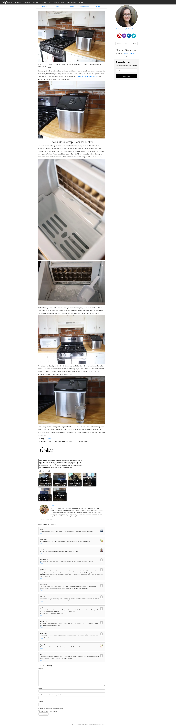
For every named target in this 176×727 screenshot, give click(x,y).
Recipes (35, 2)
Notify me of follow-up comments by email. (51, 708)
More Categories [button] (71, 2)
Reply (41, 533)
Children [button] (43, 2)
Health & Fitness (59, 2)
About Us (44, 6)
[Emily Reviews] (7, 2)
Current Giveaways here (130, 53)
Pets (50, 2)
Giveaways (27, 2)
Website (40, 702)
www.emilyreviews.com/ (46, 519)
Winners (98, 6)
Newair (49, 438)
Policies (71, 6)
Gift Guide (18, 2)
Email (40, 695)
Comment (41, 668)
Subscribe (126, 76)
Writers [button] (81, 2)
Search (134, 43)
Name (40, 688)
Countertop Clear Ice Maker (87, 76)
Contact (58, 6)
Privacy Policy (84, 6)
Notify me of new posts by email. (48, 711)
